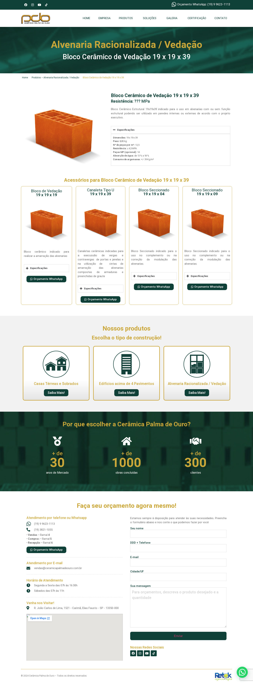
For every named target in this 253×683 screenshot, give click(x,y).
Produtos (126, 18)
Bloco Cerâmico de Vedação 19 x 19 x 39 (103, 77)
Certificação (197, 18)
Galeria (172, 18)
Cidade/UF (137, 571)
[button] (127, 18)
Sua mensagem (140, 586)
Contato (220, 18)
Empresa (105, 18)
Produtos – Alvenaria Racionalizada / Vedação (55, 77)
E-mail (134, 557)
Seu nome (136, 528)
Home (86, 18)
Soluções (149, 18)
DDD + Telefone (140, 542)
